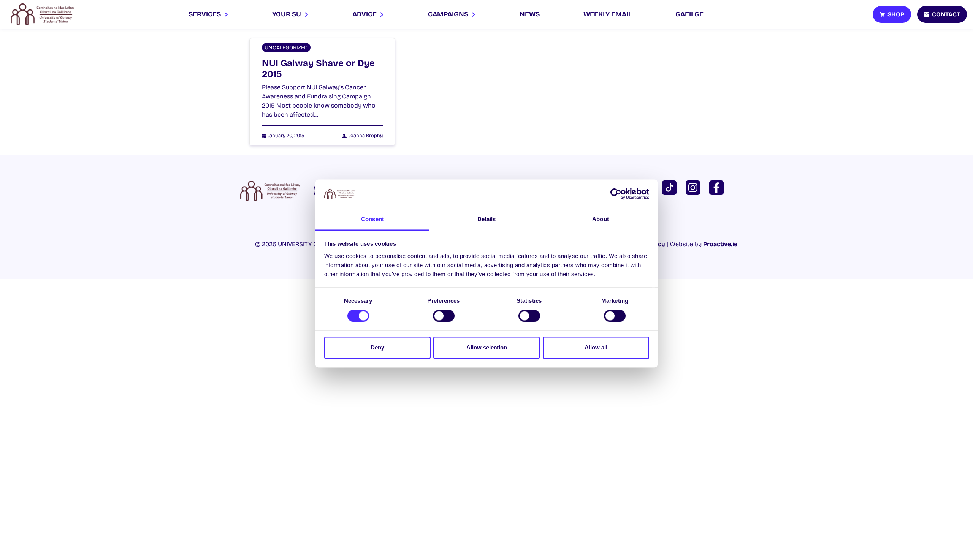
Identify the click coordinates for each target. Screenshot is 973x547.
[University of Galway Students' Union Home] (43, 14)
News (530, 14)
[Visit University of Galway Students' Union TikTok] (671, 187)
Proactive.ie (720, 244)
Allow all (596, 347)
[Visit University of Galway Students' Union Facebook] (718, 187)
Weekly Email (607, 14)
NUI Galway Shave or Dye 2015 (318, 68)
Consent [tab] (372, 219)
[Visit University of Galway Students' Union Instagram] (694, 187)
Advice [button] (365, 14)
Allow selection (486, 347)
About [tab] (600, 219)
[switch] (444, 316)
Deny (377, 347)
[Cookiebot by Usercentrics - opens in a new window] (616, 194)
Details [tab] (486, 219)
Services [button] (205, 14)
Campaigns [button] (449, 14)
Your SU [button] (287, 14)
